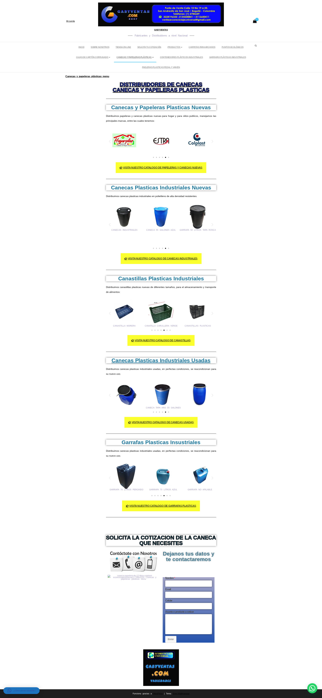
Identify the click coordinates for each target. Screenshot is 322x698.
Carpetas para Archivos (202, 47)
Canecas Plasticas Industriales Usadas (161, 360)
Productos (174, 47)
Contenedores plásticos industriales (181, 57)
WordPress (158, 693)
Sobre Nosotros (100, 47)
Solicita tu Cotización (149, 47)
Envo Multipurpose (181, 693)
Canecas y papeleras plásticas (134, 57)
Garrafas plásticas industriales (227, 57)
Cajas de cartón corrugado (92, 57)
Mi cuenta (70, 21)
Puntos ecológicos (233, 47)
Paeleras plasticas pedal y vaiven (161, 67)
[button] (110, 141)
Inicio (81, 47)
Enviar (171, 639)
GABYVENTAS (161, 30)
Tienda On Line (123, 47)
